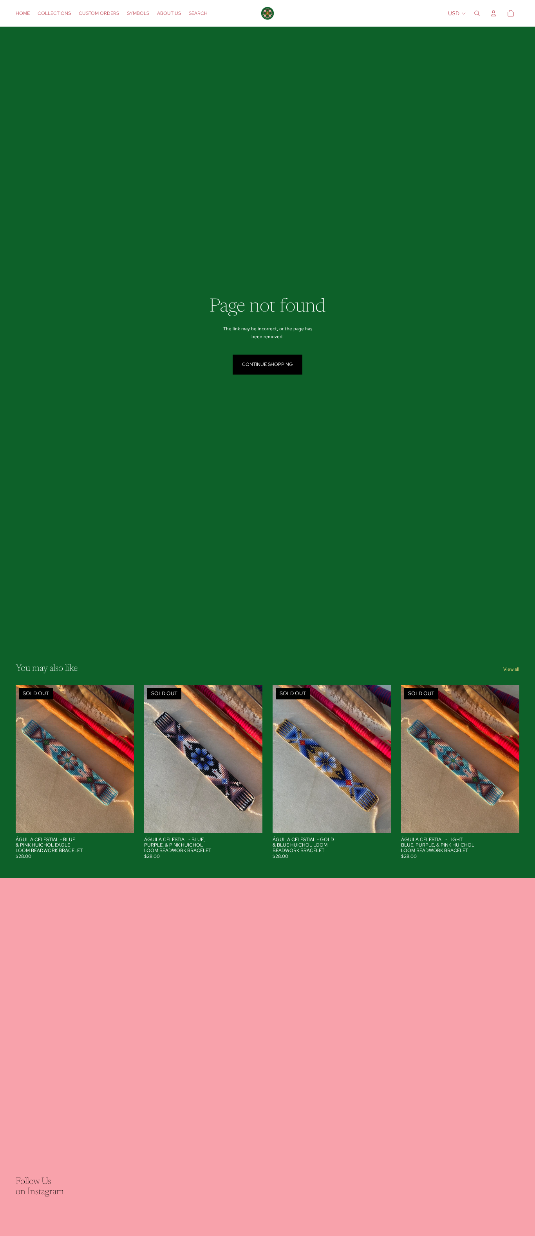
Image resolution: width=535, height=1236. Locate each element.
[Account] (493, 13)
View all (511, 669)
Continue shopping (267, 364)
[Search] (477, 13)
